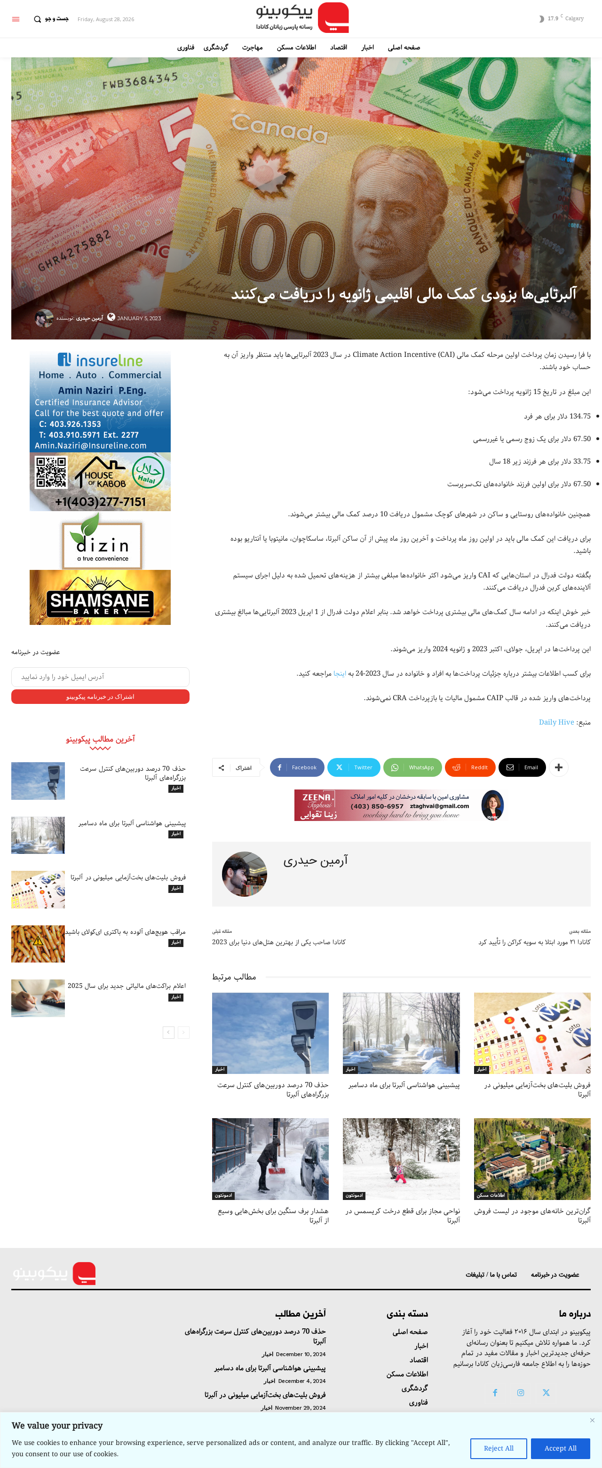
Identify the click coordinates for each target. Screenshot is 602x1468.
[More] (559, 767)
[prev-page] (184, 1032)
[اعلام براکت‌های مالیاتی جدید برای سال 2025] (38, 998)
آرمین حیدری (89, 318)
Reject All (499, 1448)
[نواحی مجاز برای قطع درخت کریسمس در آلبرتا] (401, 1159)
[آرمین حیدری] (45, 318)
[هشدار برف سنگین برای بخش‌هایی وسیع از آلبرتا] (270, 1159)
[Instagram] (520, 1393)
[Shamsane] (100, 597)
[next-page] (168, 1032)
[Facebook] (495, 1393)
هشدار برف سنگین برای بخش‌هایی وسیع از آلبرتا (273, 1216)
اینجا (339, 674)
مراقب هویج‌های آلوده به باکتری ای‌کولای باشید (125, 932)
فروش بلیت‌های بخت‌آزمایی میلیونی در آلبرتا (128, 877)
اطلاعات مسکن (491, 1196)
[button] (49, 19)
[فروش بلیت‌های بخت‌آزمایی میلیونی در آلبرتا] (38, 889)
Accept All (561, 1448)
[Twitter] (546, 1393)
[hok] (100, 481)
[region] (301, 1440)
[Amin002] (100, 400)
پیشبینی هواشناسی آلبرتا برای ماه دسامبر (132, 823)
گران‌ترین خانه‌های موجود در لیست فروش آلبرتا (532, 1216)
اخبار (176, 788)
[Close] (592, 1420)
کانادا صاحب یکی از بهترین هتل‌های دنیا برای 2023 (279, 942)
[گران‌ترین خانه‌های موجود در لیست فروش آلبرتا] (532, 1159)
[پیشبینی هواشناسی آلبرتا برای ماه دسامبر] (38, 835)
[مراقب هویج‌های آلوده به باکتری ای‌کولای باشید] (38, 944)
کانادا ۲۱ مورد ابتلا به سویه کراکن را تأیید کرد (534, 942)
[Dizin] (100, 540)
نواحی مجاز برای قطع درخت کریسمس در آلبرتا (402, 1216)
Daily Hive (556, 723)
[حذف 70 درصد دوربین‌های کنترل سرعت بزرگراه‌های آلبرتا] (38, 781)
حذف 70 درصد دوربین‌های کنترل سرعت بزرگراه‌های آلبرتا (133, 773)
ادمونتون (223, 1196)
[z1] (401, 805)
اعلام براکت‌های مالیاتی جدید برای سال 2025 (127, 986)
